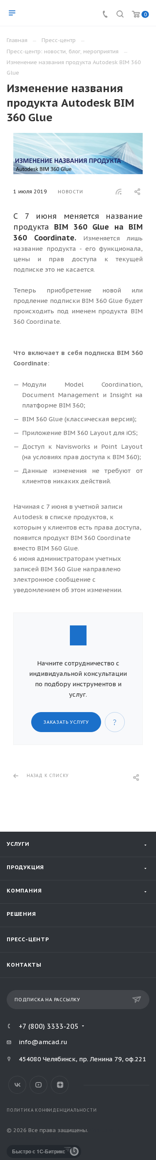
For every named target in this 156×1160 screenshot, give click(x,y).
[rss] (118, 192)
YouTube (38, 1085)
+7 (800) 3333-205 (49, 1026)
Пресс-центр (28, 939)
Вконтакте (17, 1085)
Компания (24, 890)
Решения (21, 914)
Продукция (25, 867)
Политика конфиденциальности (52, 1110)
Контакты (24, 964)
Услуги (18, 844)
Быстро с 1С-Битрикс (38, 1151)
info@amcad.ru (43, 1042)
